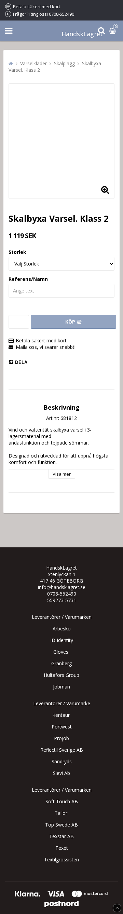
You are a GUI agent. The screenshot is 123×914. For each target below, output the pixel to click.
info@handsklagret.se (61, 587)
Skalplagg (64, 63)
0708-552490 (61, 593)
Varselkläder (33, 63)
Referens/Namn (28, 279)
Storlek (17, 252)
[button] (104, 189)
